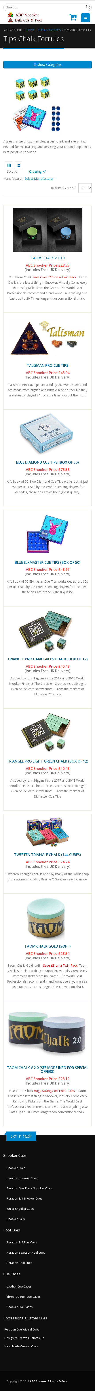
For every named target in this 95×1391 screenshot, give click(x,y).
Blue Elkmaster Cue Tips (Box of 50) (47, 562)
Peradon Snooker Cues (22, 1178)
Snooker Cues (16, 1168)
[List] (18, 165)
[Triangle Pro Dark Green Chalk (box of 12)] (47, 631)
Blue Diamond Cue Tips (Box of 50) (47, 462)
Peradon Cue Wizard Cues (21, 1329)
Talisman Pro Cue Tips (47, 365)
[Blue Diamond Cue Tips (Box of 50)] (47, 434)
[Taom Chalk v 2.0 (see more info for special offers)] (47, 1032)
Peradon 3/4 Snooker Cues (24, 1198)
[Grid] (9, 165)
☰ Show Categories (48, 64)
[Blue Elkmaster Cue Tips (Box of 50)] (47, 534)
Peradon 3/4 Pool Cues (22, 1242)
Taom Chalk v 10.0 (48, 258)
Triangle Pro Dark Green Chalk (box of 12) (47, 659)
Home (30, 30)
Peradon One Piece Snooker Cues (29, 1188)
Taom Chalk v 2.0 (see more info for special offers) (47, 1069)
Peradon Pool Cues (19, 1263)
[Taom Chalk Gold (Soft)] (47, 918)
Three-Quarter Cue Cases (24, 1297)
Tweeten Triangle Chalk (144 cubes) (47, 854)
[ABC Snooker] (25, 17)
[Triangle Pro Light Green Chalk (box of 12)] (47, 733)
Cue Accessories (49, 30)
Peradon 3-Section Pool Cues (26, 1252)
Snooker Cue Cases (20, 1307)
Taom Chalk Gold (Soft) (48, 946)
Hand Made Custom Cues (21, 1346)
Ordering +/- (38, 171)
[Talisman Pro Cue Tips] (47, 337)
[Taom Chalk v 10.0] (47, 230)
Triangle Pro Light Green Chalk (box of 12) (47, 761)
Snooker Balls (16, 1219)
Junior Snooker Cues (20, 1209)
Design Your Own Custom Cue (24, 1338)
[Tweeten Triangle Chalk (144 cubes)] (47, 832)
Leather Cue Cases (19, 1286)
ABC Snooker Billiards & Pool (48, 1381)
